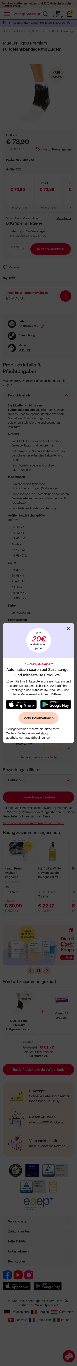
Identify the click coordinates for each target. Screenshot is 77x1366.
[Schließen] (68, 628)
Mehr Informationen (38, 718)
